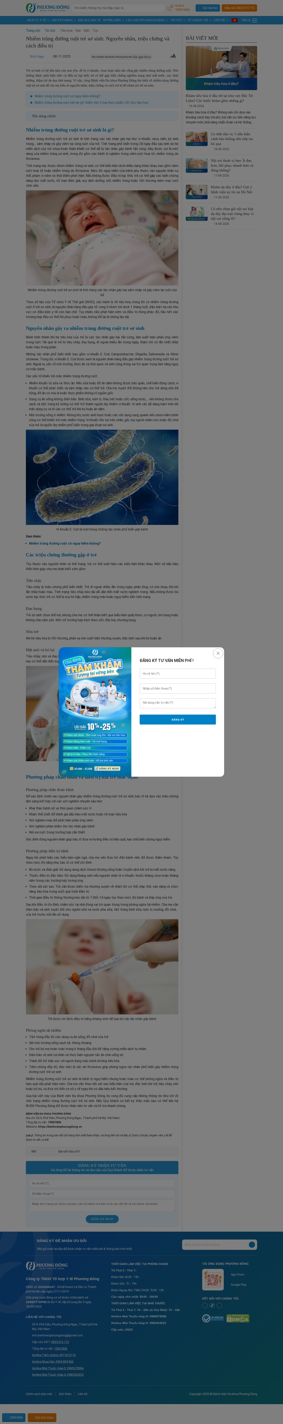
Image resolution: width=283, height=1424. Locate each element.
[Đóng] (218, 653)
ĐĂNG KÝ (178, 719)
